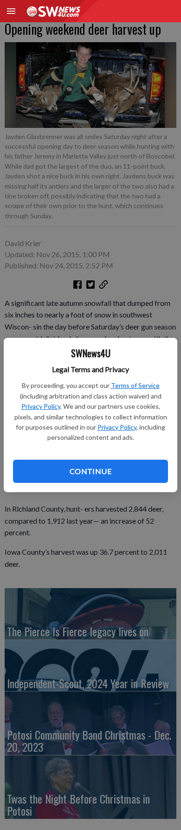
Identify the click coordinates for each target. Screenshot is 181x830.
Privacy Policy (40, 406)
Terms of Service (135, 385)
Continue (90, 471)
